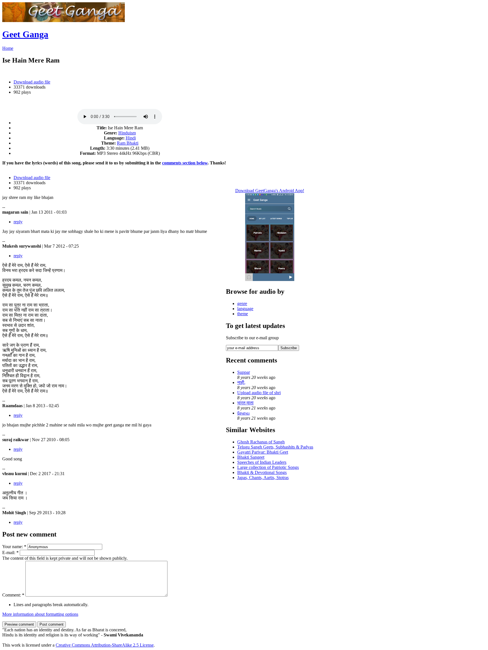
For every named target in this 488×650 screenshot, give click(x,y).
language (245, 308)
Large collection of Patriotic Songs (268, 467)
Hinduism (127, 132)
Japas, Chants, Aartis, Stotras (263, 477)
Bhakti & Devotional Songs (262, 472)
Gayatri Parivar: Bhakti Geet (262, 452)
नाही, (241, 382)
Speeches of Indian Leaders (261, 462)
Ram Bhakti (127, 143)
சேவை (243, 413)
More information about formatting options (40, 614)
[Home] (63, 20)
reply (18, 221)
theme (242, 313)
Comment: (13, 595)
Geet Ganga (25, 34)
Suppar (243, 372)
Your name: (14, 546)
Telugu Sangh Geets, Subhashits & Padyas (275, 447)
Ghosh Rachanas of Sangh (261, 441)
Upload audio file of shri (259, 392)
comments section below (185, 162)
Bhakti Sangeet (250, 457)
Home (7, 48)
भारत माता (245, 402)
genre (242, 303)
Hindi (131, 138)
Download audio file (32, 82)
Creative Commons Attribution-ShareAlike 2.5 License (105, 645)
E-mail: (10, 552)
